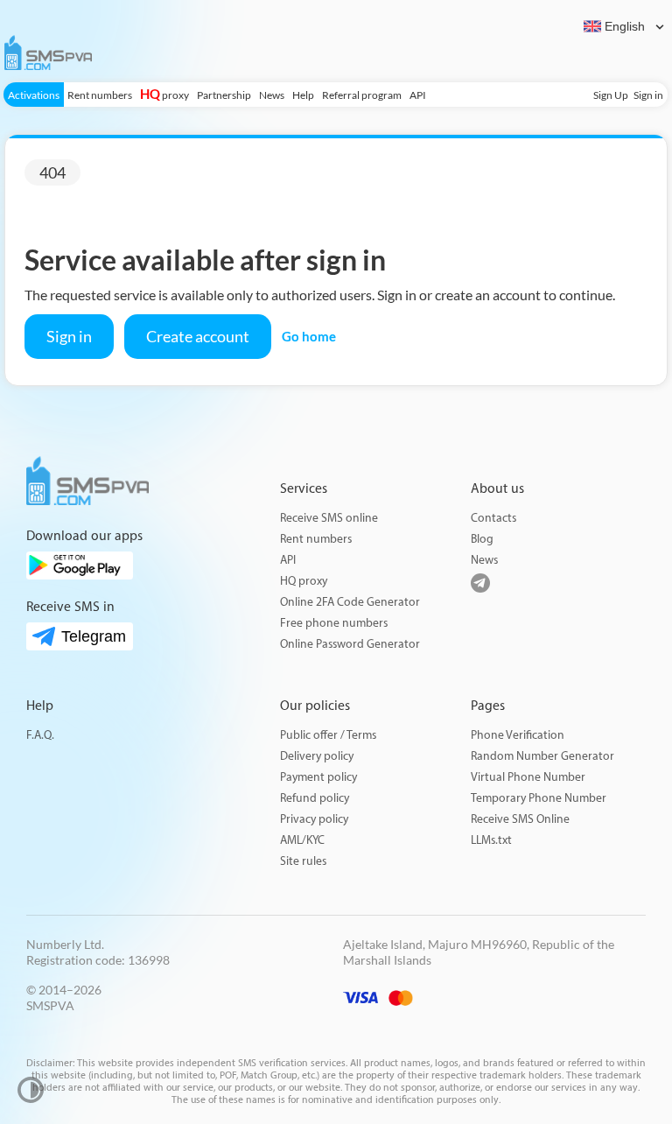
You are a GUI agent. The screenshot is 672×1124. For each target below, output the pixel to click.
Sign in (648, 95)
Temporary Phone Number (538, 797)
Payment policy (318, 776)
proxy (164, 95)
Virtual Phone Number (528, 776)
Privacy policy (314, 818)
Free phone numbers (334, 622)
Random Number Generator (542, 755)
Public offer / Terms (328, 734)
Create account (197, 336)
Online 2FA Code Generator (350, 601)
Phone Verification (517, 734)
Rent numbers (99, 95)
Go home (309, 336)
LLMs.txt (491, 840)
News (271, 95)
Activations (34, 95)
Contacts (493, 517)
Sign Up (610, 95)
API (418, 95)
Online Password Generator (350, 643)
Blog (482, 538)
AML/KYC (302, 840)
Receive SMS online (329, 517)
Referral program (362, 95)
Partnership (224, 95)
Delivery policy (317, 755)
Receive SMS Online (520, 818)
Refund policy (314, 797)
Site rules (303, 861)
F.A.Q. (40, 734)
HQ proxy (303, 580)
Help (303, 95)
